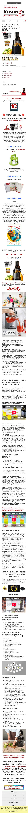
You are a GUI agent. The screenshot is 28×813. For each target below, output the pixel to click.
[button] (3, 21)
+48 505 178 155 (8, 6)
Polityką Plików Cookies (10, 808)
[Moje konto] (17, 21)
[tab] (14, 82)
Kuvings (9, 71)
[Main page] (14, 13)
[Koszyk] (24, 21)
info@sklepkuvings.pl (10, 7)
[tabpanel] (14, 438)
